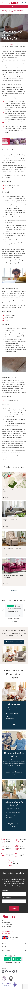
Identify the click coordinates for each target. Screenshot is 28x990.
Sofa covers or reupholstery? (10, 717)
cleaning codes (11, 91)
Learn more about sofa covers (14, 773)
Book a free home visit (14, 6)
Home (11, 44)
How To (7, 497)
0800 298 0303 (6, 933)
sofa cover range (12, 445)
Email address (6, 898)
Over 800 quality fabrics (13, 812)
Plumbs (14, 3)
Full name (5, 890)
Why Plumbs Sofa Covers (14, 825)
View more (14, 590)
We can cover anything (12, 713)
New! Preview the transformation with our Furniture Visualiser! (12, 11)
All (15, 44)
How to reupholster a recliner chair (12, 548)
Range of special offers (12, 809)
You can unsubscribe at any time (14, 886)
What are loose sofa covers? (11, 709)
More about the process (14, 725)
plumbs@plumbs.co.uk (7, 931)
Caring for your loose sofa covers (12, 817)
